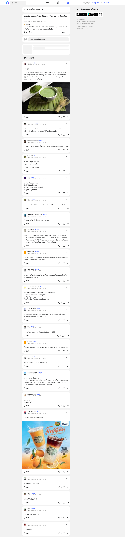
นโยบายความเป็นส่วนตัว (83, 25)
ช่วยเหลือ (84, 21)
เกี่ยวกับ (79, 21)
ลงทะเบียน (106, 3)
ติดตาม (36, 63)
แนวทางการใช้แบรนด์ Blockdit (84, 26)
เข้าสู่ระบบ (95, 3)
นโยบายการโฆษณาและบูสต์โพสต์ (85, 23)
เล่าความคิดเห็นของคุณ (37, 39)
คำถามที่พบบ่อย (91, 21)
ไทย (87, 28)
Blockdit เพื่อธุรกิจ (81, 28)
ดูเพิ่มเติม (39, 79)
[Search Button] (11, 2)
